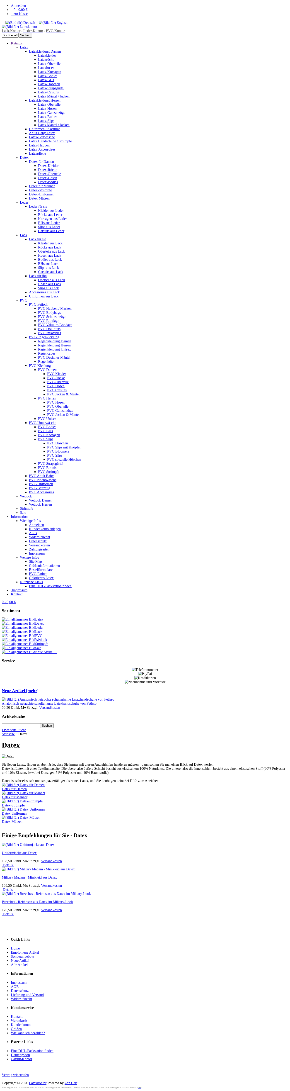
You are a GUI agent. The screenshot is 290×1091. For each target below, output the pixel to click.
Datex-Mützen (39, 198)
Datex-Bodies (48, 182)
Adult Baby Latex (42, 133)
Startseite (8, 734)
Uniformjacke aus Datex (19, 853)
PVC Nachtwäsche (42, 480)
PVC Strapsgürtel (50, 463)
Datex (24, 157)
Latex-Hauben (39, 145)
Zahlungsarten (39, 549)
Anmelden (18, 5)
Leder (24, 202)
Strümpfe (26, 508)
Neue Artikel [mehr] (20, 690)
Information (19, 517)
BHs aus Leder (49, 223)
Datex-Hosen (47, 178)
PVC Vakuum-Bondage (55, 325)
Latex (24, 47)
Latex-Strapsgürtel (51, 88)
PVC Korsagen (49, 435)
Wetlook (26, 496)
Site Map (35, 561)
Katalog (16, 43)
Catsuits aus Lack (50, 272)
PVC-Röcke (56, 378)
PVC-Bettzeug (39, 488)
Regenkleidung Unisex (54, 349)
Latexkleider (47, 55)
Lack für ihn (38, 276)
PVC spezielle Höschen (64, 459)
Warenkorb (19, 1021)
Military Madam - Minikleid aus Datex (29, 877)
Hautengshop (20, 1055)
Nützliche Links (31, 582)
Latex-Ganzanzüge (51, 112)
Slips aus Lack (48, 268)
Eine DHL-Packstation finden (50, 586)
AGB (33, 533)
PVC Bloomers (58, 451)
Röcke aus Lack (49, 247)
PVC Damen (47, 370)
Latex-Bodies (47, 76)
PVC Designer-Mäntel (54, 357)
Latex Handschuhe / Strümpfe (50, 141)
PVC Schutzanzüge (52, 317)
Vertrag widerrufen (15, 1075)
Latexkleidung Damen (45, 51)
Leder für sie (38, 206)
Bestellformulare (41, 570)
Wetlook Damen (40, 500)
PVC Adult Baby (41, 476)
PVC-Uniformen (41, 484)
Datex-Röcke (47, 170)
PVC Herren (47, 398)
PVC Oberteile (57, 406)
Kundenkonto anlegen (45, 529)
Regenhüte (45, 361)
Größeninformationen (44, 565)
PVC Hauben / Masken (55, 308)
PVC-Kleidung (40, 366)
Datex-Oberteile (49, 174)
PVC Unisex (47, 419)
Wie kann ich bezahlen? (28, 1033)
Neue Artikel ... (46, 652)
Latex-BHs (46, 80)
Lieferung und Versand (27, 995)
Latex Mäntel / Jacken (54, 96)
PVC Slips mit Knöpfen (64, 447)
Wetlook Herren (40, 504)
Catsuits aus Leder (51, 231)
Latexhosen (46, 68)
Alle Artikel (19, 965)
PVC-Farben (38, 574)
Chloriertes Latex (41, 578)
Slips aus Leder (49, 227)
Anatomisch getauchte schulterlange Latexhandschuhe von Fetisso (49, 703)
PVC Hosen (56, 386)
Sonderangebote (22, 956)
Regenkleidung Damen (54, 341)
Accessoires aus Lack (44, 292)
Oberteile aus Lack (51, 251)
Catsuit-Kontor (21, 1059)
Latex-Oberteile (49, 64)
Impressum (37, 553)
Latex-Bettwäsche (42, 137)
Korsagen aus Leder (52, 219)
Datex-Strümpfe (40, 190)
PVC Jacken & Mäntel (63, 394)
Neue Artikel (20, 960)
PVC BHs (45, 431)
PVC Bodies (47, 427)
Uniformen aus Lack (43, 296)
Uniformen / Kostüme (44, 129)
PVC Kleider (56, 374)
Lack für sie (37, 239)
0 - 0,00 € (19, 10)
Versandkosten (39, 545)
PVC (23, 300)
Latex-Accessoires (42, 149)
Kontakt (16, 594)
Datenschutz (38, 541)
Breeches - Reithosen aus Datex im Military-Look (37, 902)
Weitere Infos (29, 557)
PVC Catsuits (57, 390)
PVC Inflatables (49, 333)
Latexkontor (37, 1083)
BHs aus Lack (48, 263)
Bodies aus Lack (50, 259)
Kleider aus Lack (50, 243)
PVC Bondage (48, 321)
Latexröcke (46, 59)
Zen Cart (71, 1083)
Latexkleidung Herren (44, 100)
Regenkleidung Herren (54, 345)
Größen (16, 1029)
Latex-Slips (46, 121)
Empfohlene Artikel (25, 952)
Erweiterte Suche (14, 730)
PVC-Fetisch (38, 304)
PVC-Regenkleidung (44, 337)
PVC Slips (45, 439)
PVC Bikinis (47, 468)
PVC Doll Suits (49, 329)
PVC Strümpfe (48, 472)
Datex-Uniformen (41, 194)
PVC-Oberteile (58, 382)
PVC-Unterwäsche (42, 423)
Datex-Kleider (48, 166)
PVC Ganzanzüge (60, 410)
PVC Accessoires (41, 492)
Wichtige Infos (30, 521)
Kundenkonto (21, 1025)
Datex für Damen (41, 161)
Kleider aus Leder (51, 210)
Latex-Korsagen (49, 72)
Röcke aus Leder (50, 215)
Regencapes (46, 353)
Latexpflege (37, 153)
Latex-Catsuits (48, 92)
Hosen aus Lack (49, 255)
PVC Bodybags (49, 312)
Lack (23, 235)
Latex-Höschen (49, 84)
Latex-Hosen (47, 108)
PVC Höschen (57, 443)
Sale (23, 512)
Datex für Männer (42, 186)
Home (15, 948)
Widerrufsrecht (39, 537)
